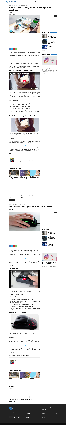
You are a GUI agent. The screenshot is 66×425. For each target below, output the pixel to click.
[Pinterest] (14, 49)
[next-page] (44, 51)
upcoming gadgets (24, 153)
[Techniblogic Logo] (11, 2)
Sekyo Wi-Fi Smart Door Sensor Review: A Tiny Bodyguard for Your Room (51, 36)
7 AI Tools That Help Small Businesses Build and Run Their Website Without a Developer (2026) (51, 47)
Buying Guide (32, 176)
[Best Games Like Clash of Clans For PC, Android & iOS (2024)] (25, 173)
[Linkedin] (15, 162)
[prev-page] (43, 51)
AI (47, 45)
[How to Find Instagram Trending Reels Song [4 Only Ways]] (49, 60)
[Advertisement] (24, 40)
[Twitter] (12, 49)
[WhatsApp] (16, 49)
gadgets (17, 153)
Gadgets (12, 5)
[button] (58, 2)
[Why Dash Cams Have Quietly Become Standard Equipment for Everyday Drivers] (44, 41)
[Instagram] (12, 417)
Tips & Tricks (10, 176)
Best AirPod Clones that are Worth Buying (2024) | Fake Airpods (34, 178)
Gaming (21, 176)
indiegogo (19, 153)
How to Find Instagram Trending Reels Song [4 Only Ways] (49, 66)
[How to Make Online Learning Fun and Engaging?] (14, 173)
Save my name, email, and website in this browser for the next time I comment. (21, 197)
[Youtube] (19, 417)
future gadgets (13, 153)
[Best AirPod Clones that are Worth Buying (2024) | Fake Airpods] (35, 173)
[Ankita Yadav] (12, 160)
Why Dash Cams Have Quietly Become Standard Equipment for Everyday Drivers (51, 42)
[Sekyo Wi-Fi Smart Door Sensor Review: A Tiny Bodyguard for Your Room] (44, 36)
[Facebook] (10, 49)
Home (10, 5)
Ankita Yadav (11, 12)
